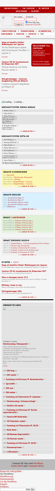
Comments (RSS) (35, 466)
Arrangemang (11, 8)
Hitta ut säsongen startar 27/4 (15, 277)
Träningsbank (27, 31)
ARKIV (16, 262)
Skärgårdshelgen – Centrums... (23, 181)
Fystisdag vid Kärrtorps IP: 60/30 (21, 443)
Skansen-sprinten (14, 447)
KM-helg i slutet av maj (12, 285)
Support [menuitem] (3, 484)
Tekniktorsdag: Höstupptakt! (23, 177)
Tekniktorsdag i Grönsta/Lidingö (21, 401)
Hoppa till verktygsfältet (10, 471)
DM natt (9, 388)
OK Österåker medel (16, 421)
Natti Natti (11, 430)
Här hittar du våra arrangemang (41, 64)
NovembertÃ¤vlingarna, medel (18, 202)
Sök (28, 489)
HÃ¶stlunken (11, 206)
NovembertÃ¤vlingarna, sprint (18, 204)
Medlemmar (21, 11)
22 (13, 86)
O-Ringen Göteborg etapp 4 (24, 223)
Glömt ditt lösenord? (33, 25)
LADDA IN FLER (28, 131)
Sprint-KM (10, 175)
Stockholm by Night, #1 (16, 200)
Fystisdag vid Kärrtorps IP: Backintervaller (25, 250)
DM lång (17, 179)
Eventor (32, 34)
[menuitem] (27, 474)
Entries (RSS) (17, 466)
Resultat (20, 34)
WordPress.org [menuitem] (6, 476)
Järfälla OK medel (15, 405)
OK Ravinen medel (15, 438)
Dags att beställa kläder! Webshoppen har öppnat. (13, 43)
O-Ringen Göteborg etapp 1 (24, 229)
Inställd (18, 434)
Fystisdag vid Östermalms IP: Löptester (23, 248)
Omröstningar (9, 31)
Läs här (47, 61)
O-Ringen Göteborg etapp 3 (24, 225)
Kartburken (6, 34)
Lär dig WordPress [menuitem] (8, 481)
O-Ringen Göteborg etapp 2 (24, 227)
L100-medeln (12, 452)
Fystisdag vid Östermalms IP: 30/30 (22, 252)
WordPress (38, 463)
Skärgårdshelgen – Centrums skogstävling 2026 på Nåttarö (15, 80)
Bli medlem (44, 8)
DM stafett (10, 392)
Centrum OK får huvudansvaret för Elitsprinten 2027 (15, 63)
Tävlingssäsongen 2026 (12, 291)
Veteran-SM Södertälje (17, 417)
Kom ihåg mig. (34, 22)
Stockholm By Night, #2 (16, 198)
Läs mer (5, 57)
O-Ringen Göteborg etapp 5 (24, 220)
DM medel (11, 375)
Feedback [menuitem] (4, 486)
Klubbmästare (45, 31)
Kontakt (35, 11)
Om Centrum (28, 8)
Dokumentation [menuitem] (7, 479)
